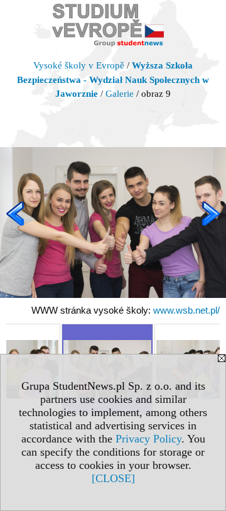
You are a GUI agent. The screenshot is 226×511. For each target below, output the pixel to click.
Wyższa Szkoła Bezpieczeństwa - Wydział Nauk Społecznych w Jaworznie (113, 79)
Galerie (119, 94)
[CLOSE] (113, 478)
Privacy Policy (148, 438)
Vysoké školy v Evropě (78, 65)
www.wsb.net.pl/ (186, 310)
